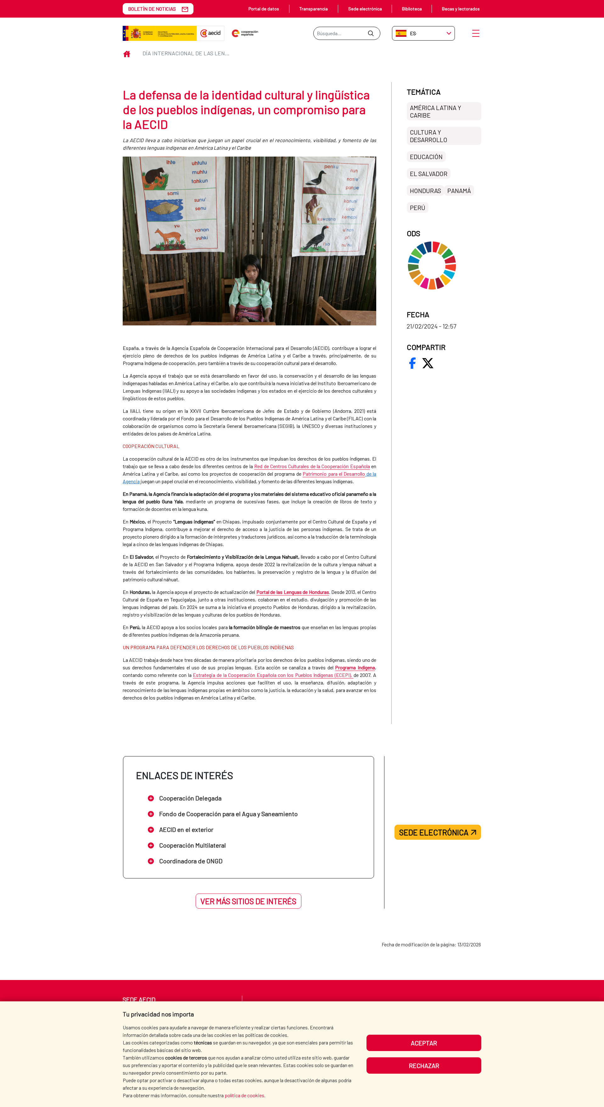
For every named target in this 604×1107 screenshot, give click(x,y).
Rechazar (424, 1065)
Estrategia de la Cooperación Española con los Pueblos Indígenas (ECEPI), (273, 675)
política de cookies (244, 1095)
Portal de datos (264, 8)
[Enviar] (370, 33)
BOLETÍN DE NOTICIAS (152, 9)
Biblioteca (412, 8)
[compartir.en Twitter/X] (427, 363)
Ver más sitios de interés (248, 901)
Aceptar (424, 1043)
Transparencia (313, 8)
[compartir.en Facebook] (412, 363)
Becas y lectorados (461, 8)
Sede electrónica (365, 8)
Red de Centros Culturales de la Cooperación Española (312, 466)
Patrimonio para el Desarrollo (334, 474)
